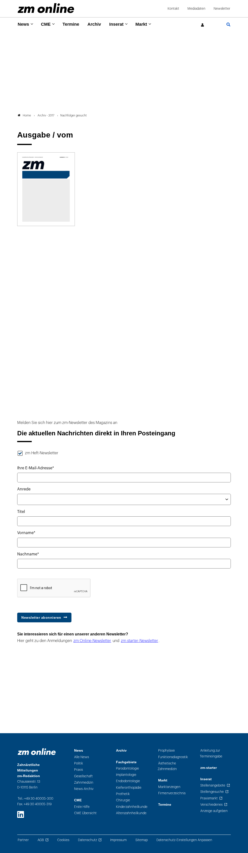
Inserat (116, 24)
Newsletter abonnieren (41, 617)
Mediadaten (196, 8)
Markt (141, 24)
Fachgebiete (126, 762)
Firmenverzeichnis (172, 793)
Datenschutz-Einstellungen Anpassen (184, 840)
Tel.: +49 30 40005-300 (35, 798)
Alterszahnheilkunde (131, 813)
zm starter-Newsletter (139, 641)
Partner (23, 840)
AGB (41, 840)
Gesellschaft (83, 776)
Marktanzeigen (169, 786)
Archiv (94, 24)
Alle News (81, 757)
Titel (21, 512)
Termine (70, 24)
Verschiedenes (211, 804)
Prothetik (123, 794)
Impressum (118, 840)
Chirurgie (123, 800)
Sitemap (141, 840)
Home (27, 115)
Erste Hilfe (82, 806)
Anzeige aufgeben (214, 810)
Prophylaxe (166, 750)
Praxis (78, 769)
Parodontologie (127, 768)
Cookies (63, 840)
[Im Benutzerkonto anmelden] (203, 25)
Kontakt (173, 8)
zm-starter (208, 768)
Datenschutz (87, 840)
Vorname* (26, 533)
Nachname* (28, 554)
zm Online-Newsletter (92, 641)
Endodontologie (128, 781)
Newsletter (222, 8)
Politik (78, 763)
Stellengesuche (212, 791)
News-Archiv (83, 788)
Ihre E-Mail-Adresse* (35, 468)
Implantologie (126, 774)
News (23, 24)
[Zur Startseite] (46, 8)
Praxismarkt (209, 798)
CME (46, 24)
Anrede (24, 489)
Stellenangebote (212, 785)
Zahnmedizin (83, 782)
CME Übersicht (85, 813)
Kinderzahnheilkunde (131, 806)
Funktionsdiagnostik (173, 757)
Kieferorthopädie (128, 787)
